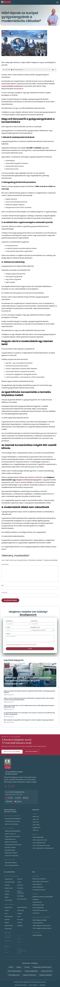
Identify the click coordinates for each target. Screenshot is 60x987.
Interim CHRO (36, 825)
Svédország (20, 910)
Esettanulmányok (37, 902)
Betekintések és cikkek (38, 905)
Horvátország (8, 900)
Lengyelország (8, 879)
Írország (19, 922)
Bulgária (7, 894)
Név (2, 585)
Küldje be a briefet (31, 751)
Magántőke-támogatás (11, 853)
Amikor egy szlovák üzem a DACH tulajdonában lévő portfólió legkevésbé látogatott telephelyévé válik (28, 680)
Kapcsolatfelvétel (37, 935)
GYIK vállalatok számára (39, 890)
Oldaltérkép (42, 985)
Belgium (7, 922)
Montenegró (20, 896)
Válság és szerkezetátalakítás (12, 831)
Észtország (20, 888)
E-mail (8, 627)
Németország (8, 907)
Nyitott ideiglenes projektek (40, 920)
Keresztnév (9, 621)
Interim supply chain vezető (40, 840)
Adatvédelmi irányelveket (30, 644)
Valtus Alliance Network (11, 862)
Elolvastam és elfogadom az (22, 644)
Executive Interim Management (13, 818)
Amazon (10, 801)
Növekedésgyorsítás (10, 839)
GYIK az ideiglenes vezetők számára (42, 928)
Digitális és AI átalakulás (11, 842)
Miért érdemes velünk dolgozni (41, 881)
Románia (7, 891)
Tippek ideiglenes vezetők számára (42, 925)
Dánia (18, 916)
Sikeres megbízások (38, 887)
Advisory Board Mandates (11, 824)
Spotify (19, 798)
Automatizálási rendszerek (11, 86)
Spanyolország (9, 925)
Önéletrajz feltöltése (38, 923)
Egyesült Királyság (22, 907)
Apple (26, 798)
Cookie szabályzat (33, 985)
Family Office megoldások (11, 855)
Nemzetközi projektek (10, 847)
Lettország (20, 885)
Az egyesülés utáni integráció (12, 836)
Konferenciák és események (40, 910)
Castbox (19, 801)
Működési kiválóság (10, 850)
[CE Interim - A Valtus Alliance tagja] (21, 763)
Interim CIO (35, 830)
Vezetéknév (34, 621)
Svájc (6, 913)
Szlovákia (7, 885)
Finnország (20, 919)
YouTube (10, 798)
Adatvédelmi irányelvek (21, 985)
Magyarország (8, 888)
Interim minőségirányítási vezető (41, 845)
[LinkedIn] (5, 786)
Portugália (20, 925)
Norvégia (19, 913)
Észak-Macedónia (22, 899)
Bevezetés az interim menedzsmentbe (43, 896)
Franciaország (8, 916)
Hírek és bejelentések (38, 907)
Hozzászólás (5, 564)
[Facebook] (12, 786)
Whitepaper (36, 899)
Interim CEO (36, 816)
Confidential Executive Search (12, 821)
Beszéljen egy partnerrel (12, 751)
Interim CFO (36, 819)
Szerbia (6, 897)
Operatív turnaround (10, 833)
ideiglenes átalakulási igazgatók (28, 480)
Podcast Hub (36, 913)
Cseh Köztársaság (9, 882)
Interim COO (36, 822)
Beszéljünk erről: (35, 627)
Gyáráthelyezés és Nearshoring (13, 844)
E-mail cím (4, 592)
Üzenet (8, 634)
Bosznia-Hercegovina (20, 892)
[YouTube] (9, 786)
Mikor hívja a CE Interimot (39, 879)
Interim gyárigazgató (38, 837)
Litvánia (19, 882)
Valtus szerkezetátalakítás (11, 865)
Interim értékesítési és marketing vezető (43, 848)
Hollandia (7, 919)
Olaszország (8, 928)
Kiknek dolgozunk (37, 884)
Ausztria (7, 910)
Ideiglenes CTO (36, 827)
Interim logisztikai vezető (39, 842)
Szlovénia (19, 879)
